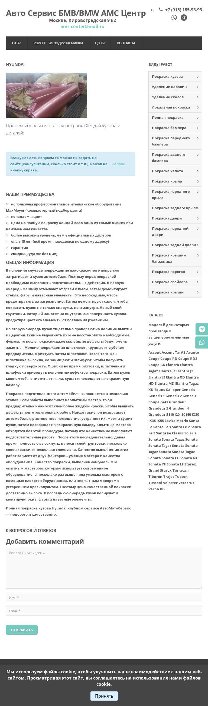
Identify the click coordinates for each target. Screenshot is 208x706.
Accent (154, 352)
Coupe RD (168, 358)
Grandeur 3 (158, 408)
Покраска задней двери (174, 244)
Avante (192, 352)
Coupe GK (156, 364)
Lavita (170, 420)
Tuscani (155, 482)
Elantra (172, 364)
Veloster (170, 482)
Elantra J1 (167, 371)
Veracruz (186, 482)
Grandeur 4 (179, 408)
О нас (16, 42)
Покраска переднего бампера (171, 141)
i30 (182, 414)
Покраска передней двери (170, 231)
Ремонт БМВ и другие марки (58, 42)
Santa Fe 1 (162, 426)
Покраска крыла (167, 181)
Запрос (118, 163)
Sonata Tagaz (173, 439)
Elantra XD (175, 377)
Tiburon (155, 476)
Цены (100, 42)
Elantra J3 (156, 377)
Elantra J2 (184, 371)
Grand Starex (160, 470)
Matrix (182, 420)
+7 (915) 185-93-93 (183, 10)
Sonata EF (170, 457)
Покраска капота (167, 170)
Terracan (181, 470)
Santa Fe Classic (170, 433)
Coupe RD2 (187, 358)
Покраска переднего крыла (171, 194)
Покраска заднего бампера (168, 157)
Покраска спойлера (170, 281)
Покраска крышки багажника (169, 258)
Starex (190, 464)
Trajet (168, 476)
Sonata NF (189, 457)
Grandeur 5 (158, 414)
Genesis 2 (173, 395)
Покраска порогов (168, 271)
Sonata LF (175, 464)
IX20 (195, 414)
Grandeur (177, 402)
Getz (164, 402)
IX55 (160, 420)
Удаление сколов (168, 96)
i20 (177, 414)
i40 (188, 414)
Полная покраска (168, 117)
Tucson (181, 476)
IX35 (152, 420)
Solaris (190, 433)
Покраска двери (167, 218)
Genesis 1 (156, 395)
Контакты (126, 42)
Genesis (188, 389)
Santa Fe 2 (181, 426)
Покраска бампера (169, 127)
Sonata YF (157, 464)
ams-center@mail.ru (82, 26)
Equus (159, 389)
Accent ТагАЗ (174, 352)
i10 (171, 414)
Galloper (173, 389)
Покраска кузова (167, 76)
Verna (153, 489)
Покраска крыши (168, 292)
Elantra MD (164, 383)
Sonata (154, 439)
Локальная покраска (171, 107)
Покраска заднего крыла (175, 207)
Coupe (154, 358)
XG (162, 489)
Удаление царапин (169, 86)
